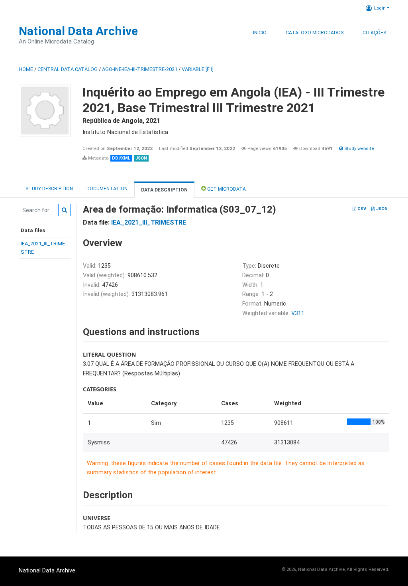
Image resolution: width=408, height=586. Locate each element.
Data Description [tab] (164, 190)
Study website (358, 148)
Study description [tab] (49, 188)
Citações (374, 33)
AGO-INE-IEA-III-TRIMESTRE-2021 (139, 69)
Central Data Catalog (67, 69)
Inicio (260, 33)
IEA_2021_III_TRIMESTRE (148, 222)
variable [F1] (198, 69)
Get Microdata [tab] (226, 189)
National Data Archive (78, 31)
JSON (381, 208)
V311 (297, 313)
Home (26, 69)
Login (380, 8)
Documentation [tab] (107, 188)
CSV (361, 208)
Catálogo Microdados (314, 33)
